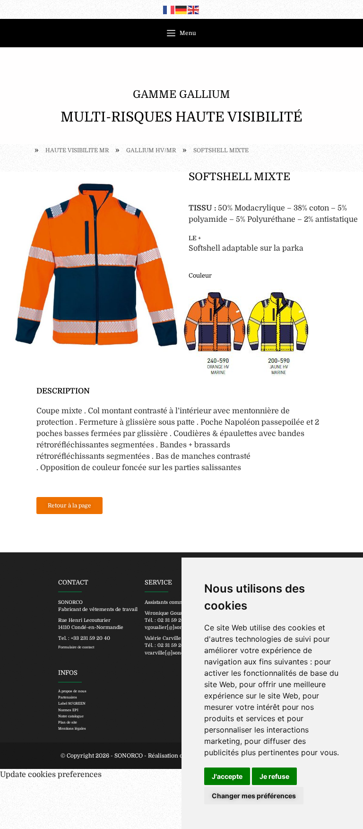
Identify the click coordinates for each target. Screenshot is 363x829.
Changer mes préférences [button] (254, 796)
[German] (181, 9)
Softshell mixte (221, 150)
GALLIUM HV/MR (151, 150)
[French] (169, 9)
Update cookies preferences (51, 774)
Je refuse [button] (274, 776)
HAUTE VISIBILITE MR (77, 150)
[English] (194, 9)
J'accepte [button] (227, 776)
